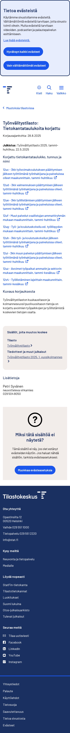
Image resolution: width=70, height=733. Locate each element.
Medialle (8, 565)
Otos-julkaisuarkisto (16, 610)
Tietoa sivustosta (14, 718)
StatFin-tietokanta (15, 585)
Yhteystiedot (11, 684)
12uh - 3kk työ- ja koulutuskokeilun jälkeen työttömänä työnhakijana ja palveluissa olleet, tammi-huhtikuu (33, 242)
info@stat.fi (10, 539)
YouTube (11, 655)
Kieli (39, 93)
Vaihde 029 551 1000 (16, 527)
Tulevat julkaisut (13, 616)
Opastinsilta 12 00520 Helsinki (12, 519)
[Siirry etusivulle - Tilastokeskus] (7, 90)
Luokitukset (11, 597)
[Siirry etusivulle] (24, 496)
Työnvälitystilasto (18, 345)
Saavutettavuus (13, 711)
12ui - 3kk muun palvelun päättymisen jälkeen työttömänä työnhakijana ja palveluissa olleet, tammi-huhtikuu (33, 257)
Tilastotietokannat (15, 591)
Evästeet (9, 725)
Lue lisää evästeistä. (16, 40)
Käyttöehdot (11, 698)
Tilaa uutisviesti (16, 636)
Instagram (12, 662)
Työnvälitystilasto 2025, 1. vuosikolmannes (34, 357)
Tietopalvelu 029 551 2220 (20, 533)
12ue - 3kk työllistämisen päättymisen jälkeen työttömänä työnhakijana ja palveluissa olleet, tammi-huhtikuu (33, 204)
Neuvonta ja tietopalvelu (18, 559)
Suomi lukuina (12, 604)
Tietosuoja (10, 704)
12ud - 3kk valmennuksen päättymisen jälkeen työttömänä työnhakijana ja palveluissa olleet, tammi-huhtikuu (33, 189)
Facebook (12, 642)
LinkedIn (11, 649)
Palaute (8, 691)
